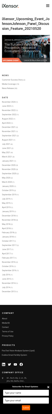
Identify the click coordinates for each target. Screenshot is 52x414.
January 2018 (8, 237)
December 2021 (8, 127)
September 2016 (9, 270)
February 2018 (8, 232)
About (4, 318)
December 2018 (8, 216)
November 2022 (8, 110)
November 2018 (8, 220)
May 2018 (6, 224)
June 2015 (6, 279)
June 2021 (6, 148)
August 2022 (7, 119)
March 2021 (7, 157)
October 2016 (7, 266)
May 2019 (6, 203)
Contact (5, 327)
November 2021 (8, 131)
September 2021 (9, 136)
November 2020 (8, 169)
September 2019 (9, 195)
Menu (47, 6)
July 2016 (6, 275)
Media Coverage (9, 84)
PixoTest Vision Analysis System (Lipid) (18, 351)
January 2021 (8, 161)
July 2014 (6, 287)
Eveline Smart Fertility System (14, 355)
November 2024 (8, 102)
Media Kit (6, 323)
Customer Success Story (12, 80)
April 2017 (6, 254)
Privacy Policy (7, 336)
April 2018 (6, 228)
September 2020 (9, 173)
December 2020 (8, 165)
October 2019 (7, 190)
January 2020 (8, 186)
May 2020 (6, 178)
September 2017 (9, 245)
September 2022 (9, 114)
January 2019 (8, 211)
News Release (8, 88)
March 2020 (7, 182)
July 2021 (6, 144)
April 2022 (6, 123)
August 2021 (7, 140)
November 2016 (8, 262)
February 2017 (8, 258)
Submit (26, 407)
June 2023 (6, 106)
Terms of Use (7, 331)
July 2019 (6, 199)
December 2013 (8, 291)
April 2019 (6, 207)
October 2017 (7, 241)
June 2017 (6, 249)
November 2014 (8, 283)
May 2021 (6, 152)
